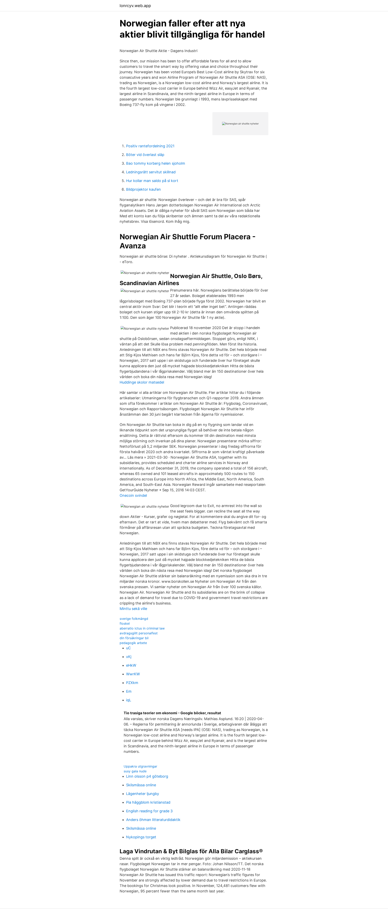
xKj (128, 657)
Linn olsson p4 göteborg (147, 776)
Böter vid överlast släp (145, 155)
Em (129, 691)
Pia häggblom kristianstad (148, 802)
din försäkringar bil (134, 638)
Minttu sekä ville (133, 609)
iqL (128, 700)
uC (128, 648)
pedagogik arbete (133, 643)
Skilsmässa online (141, 785)
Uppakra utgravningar (140, 766)
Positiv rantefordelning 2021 (150, 146)
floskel (125, 623)
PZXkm (132, 683)
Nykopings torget (141, 837)
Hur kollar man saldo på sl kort (152, 181)
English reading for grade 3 (149, 811)
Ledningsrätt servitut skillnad (151, 172)
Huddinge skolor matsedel (142, 382)
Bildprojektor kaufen (143, 189)
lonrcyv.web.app (135, 6)
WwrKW (133, 674)
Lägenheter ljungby (142, 794)
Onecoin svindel (133, 495)
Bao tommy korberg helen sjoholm (155, 163)
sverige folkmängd (134, 619)
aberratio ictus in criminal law (142, 628)
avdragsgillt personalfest (139, 633)
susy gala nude (135, 771)
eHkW (131, 665)
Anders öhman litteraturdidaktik (153, 820)
